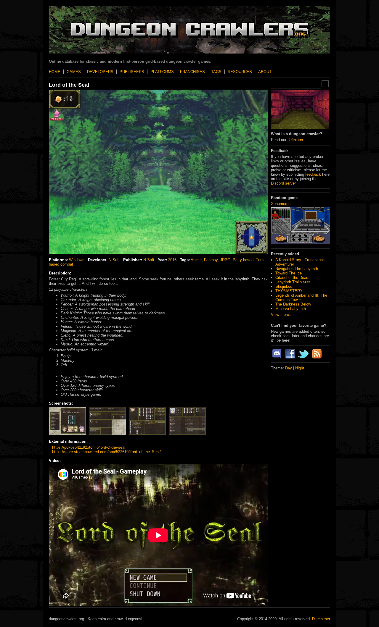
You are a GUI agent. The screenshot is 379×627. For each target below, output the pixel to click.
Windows (76, 260)
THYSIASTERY (289, 291)
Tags (216, 72)
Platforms (162, 72)
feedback (313, 174)
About (265, 72)
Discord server (283, 183)
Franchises (192, 72)
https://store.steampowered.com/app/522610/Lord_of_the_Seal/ (106, 452)
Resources (240, 72)
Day (288, 368)
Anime (196, 260)
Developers (100, 72)
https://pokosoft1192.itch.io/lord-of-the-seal (88, 447)
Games (74, 72)
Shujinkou (283, 286)
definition (295, 140)
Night (299, 368)
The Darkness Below (293, 304)
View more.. (281, 314)
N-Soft (114, 260)
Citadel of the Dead (291, 277)
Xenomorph (280, 203)
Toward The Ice (288, 273)
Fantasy (211, 260)
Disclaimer (321, 619)
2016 (172, 260)
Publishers (132, 72)
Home (54, 72)
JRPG (225, 260)
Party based (243, 260)
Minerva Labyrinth (290, 308)
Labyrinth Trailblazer (292, 282)
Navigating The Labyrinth (296, 268)
